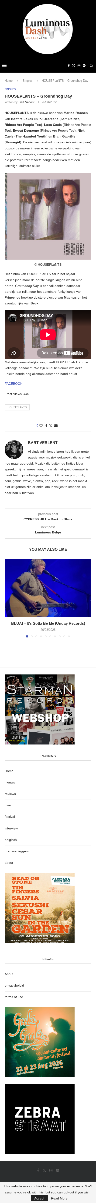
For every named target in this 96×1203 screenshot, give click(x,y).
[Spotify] (84, 65)
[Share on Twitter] (50, 426)
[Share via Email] (56, 425)
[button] (9, 598)
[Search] (91, 65)
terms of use (14, 997)
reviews (10, 794)
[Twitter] (73, 65)
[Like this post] (41, 425)
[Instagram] (79, 65)
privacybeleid (14, 985)
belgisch (11, 840)
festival (10, 816)
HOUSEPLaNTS (17, 407)
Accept (39, 1198)
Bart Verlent (26, 102)
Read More (59, 1198)
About (9, 974)
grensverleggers (17, 851)
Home (9, 80)
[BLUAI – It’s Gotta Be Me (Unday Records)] (48, 588)
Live (8, 805)
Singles (28, 80)
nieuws (10, 782)
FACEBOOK (13, 383)
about (9, 862)
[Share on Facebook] (46, 425)
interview (11, 828)
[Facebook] (69, 65)
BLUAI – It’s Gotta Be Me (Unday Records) (48, 623)
